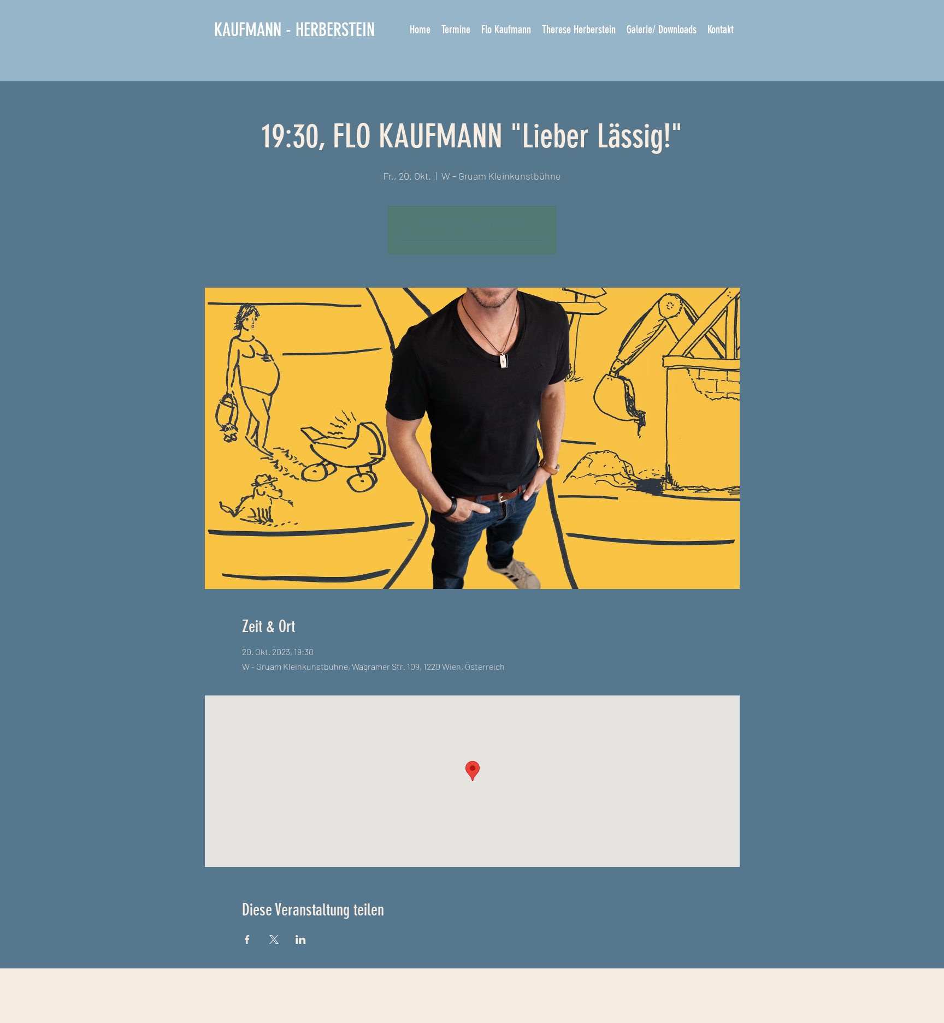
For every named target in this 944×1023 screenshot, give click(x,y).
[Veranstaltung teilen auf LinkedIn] (301, 939)
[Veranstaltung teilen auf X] (274, 939)
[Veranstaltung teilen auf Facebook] (247, 939)
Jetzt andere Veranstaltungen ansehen (472, 236)
